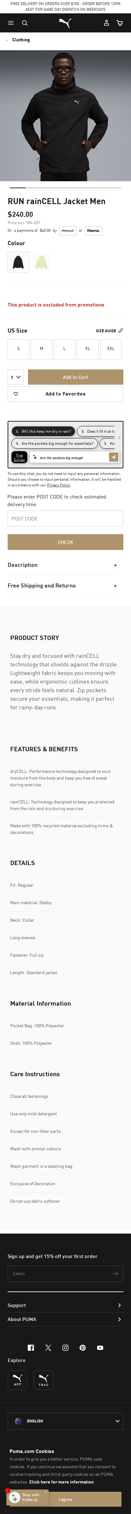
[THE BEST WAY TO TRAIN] (43, 1380)
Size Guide (106, 330)
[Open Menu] (12, 23)
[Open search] (25, 23)
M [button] (41, 348)
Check (65, 542)
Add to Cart (75, 377)
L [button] (64, 348)
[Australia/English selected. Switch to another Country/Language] (65, 1421)
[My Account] (106, 23)
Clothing (21, 39)
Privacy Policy (58, 485)
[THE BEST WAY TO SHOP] (17, 1380)
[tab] (18, 187)
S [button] (18, 348)
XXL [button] (111, 348)
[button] (12, 23)
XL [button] (87, 348)
